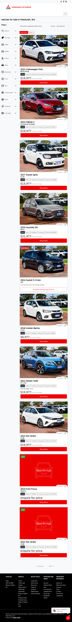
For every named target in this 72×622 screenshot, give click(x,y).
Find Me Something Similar (43, 289)
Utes (7, 581)
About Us (59, 583)
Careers (58, 587)
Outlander (21, 589)
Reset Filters (23, 32)
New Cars (34, 585)
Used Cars (34, 581)
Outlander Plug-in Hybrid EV (22, 593)
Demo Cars (34, 583)
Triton (20, 581)
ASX (19, 606)
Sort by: (53, 26)
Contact (58, 591)
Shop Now (44, 82)
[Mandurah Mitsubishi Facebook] (64, 1)
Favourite (59, 66)
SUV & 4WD (9, 583)
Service (46, 583)
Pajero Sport (22, 587)
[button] (65, 13)
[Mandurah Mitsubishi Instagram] (66, 1)
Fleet (58, 589)
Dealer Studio (16, 617)
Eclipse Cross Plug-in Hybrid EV (22, 602)
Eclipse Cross (22, 598)
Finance (33, 589)
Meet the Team (61, 585)
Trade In (33, 587)
